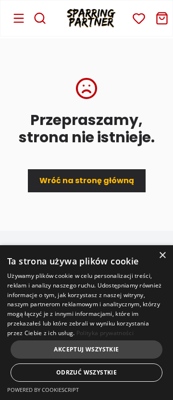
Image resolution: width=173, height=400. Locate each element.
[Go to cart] (162, 18)
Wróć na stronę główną (86, 180)
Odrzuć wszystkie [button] (86, 372)
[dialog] (86, 322)
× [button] (162, 255)
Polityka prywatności (105, 333)
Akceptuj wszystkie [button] (86, 349)
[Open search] (39, 18)
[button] (139, 18)
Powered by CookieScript (43, 389)
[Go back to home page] (91, 18)
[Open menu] (18, 18)
